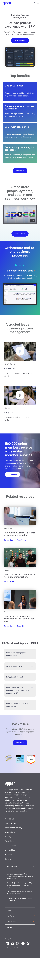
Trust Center (10, 841)
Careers (8, 854)
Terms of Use (10, 823)
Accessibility (10, 832)
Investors (8, 859)
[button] (19, 214)
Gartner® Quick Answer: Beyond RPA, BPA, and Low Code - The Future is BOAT (19, 885)
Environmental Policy (13, 828)
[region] (20, 214)
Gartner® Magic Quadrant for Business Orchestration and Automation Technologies (20, 876)
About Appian (10, 845)
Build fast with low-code (20, 270)
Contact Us (9, 819)
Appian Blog (10, 850)
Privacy (8, 836)
